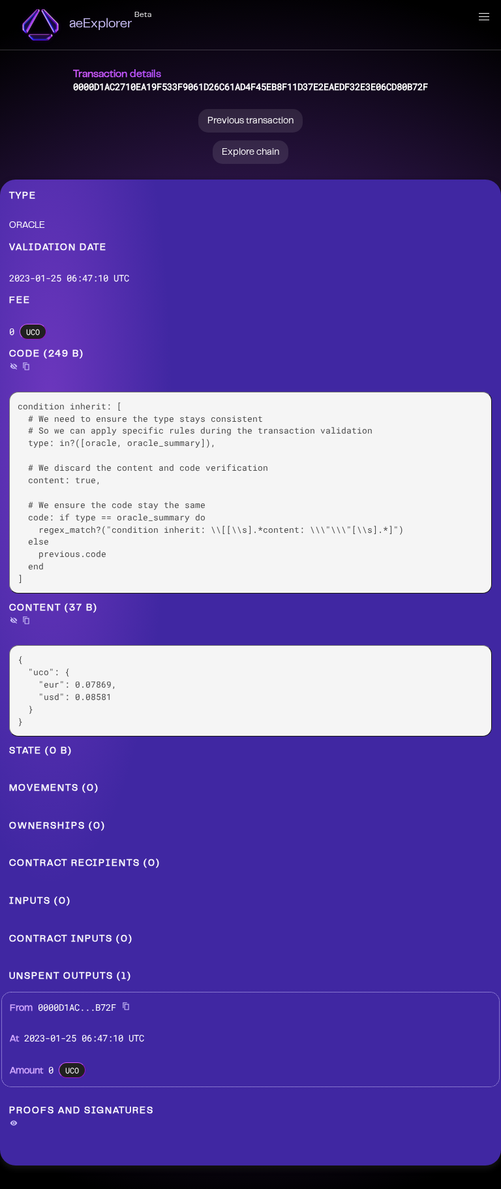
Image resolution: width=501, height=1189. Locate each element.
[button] (484, 17)
